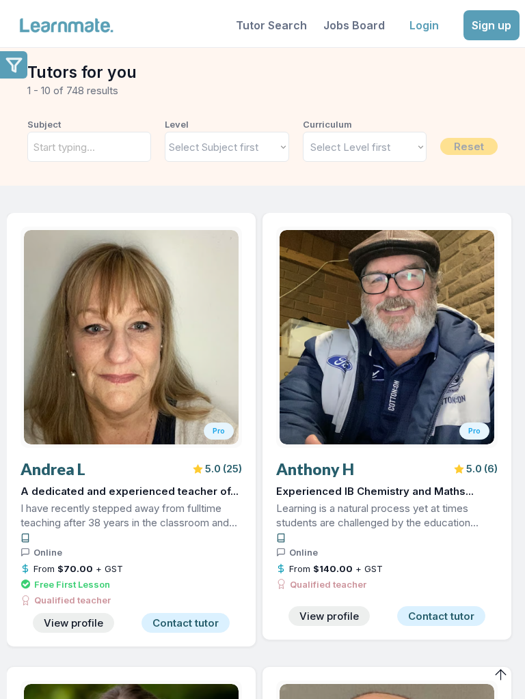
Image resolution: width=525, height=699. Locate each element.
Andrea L (53, 469)
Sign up (491, 25)
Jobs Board (354, 25)
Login (424, 25)
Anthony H (315, 469)
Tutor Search (271, 25)
